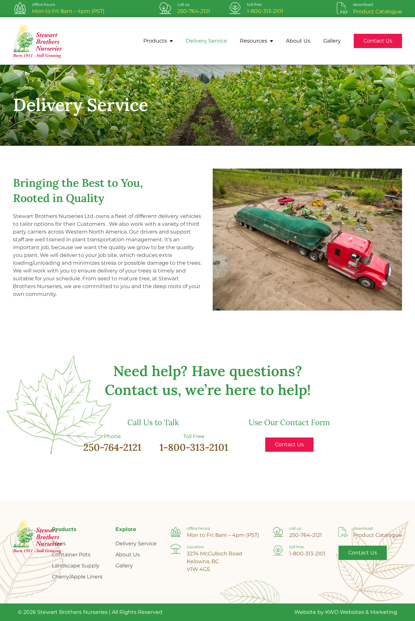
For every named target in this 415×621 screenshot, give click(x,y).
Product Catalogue (377, 535)
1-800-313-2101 (265, 11)
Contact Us (377, 41)
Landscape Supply (76, 566)
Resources (254, 41)
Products (155, 41)
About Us (298, 41)
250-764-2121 (193, 11)
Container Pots (71, 554)
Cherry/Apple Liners (77, 577)
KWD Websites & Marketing (361, 612)
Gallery (332, 41)
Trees (59, 543)
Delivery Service (206, 41)
